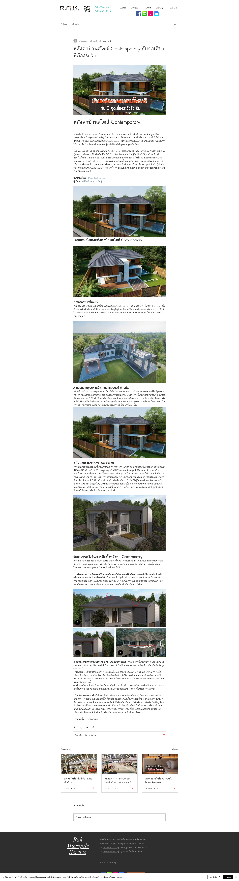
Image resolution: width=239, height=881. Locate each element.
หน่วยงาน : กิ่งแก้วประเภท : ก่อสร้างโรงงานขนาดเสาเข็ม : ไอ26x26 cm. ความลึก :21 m (119, 780)
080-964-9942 (110, 851)
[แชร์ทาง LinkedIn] (87, 727)
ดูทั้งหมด (175, 749)
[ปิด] (236, 877)
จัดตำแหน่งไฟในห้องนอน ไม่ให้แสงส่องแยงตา (159, 780)
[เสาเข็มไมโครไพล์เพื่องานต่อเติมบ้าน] (79, 764)
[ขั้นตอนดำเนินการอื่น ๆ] (164, 40)
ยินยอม (228, 877)
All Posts (64, 24)
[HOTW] (156, 13)
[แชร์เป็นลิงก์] (93, 727)
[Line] (144, 13)
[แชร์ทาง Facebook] (74, 727)
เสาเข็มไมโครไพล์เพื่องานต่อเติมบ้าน (78, 780)
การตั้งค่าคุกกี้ (215, 877)
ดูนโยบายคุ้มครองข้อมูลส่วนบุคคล (109, 877)
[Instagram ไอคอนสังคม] (150, 13)
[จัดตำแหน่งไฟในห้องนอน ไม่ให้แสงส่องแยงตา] (160, 764)
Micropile (75, 24)
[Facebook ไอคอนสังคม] (138, 13)
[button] (175, 24)
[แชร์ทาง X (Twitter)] (81, 727)
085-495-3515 (110, 847)
